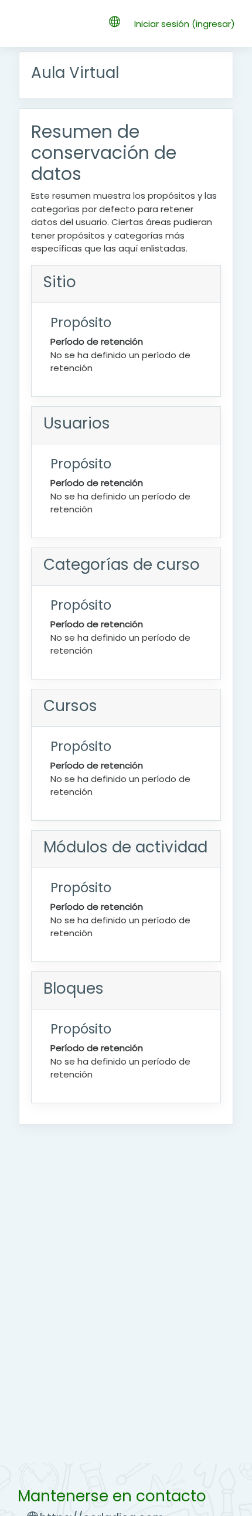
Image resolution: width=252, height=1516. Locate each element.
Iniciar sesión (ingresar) (184, 24)
